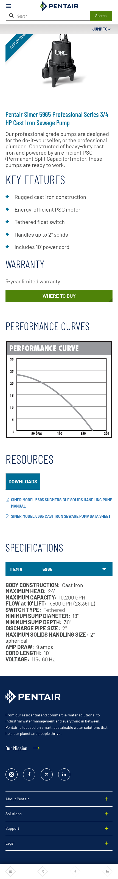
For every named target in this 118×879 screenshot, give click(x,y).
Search (101, 15)
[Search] (11, 15)
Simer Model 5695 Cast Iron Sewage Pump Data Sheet (61, 516)
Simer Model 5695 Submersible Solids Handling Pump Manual (61, 502)
